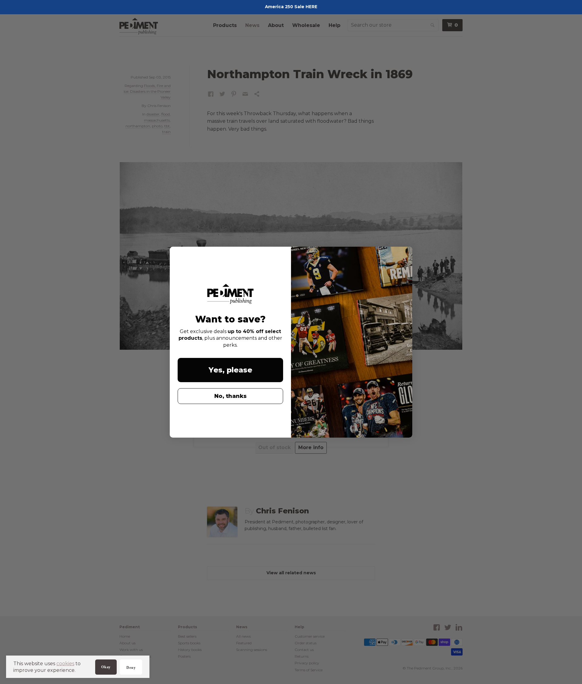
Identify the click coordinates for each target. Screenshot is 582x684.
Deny (130, 668)
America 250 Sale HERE (291, 6)
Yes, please (230, 369)
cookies (65, 663)
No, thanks (230, 396)
